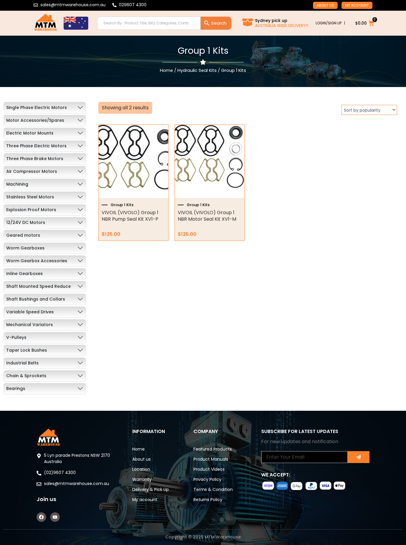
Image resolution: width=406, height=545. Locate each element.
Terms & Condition (213, 489)
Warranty (142, 479)
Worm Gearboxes (25, 248)
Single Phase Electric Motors (36, 107)
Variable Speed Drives (30, 312)
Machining (17, 184)
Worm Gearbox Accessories (36, 261)
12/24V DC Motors (25, 222)
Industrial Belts (22, 363)
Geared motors (23, 235)
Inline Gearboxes (24, 274)
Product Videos (209, 469)
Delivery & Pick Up (150, 489)
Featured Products (212, 449)
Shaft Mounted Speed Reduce (38, 286)
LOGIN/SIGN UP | (330, 23)
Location (141, 469)
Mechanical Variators (29, 325)
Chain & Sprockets (26, 376)
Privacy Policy (207, 479)
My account (357, 5)
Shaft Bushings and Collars (35, 299)
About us (325, 5)
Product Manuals (210, 459)
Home (166, 70)
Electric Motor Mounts (29, 133)
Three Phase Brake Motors (34, 159)
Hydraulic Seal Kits (197, 70)
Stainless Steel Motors (30, 197)
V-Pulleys (16, 337)
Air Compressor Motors (31, 171)
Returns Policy (207, 500)
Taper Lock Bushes (26, 350)
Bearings (15, 388)
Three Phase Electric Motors (36, 146)
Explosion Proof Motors (31, 210)
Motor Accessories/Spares (35, 120)
